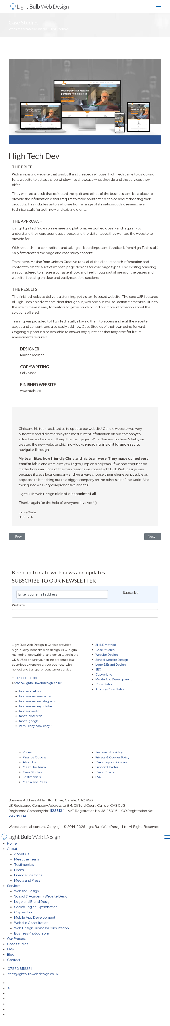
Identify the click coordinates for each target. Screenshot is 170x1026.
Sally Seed (28, 373)
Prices (27, 752)
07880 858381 (26, 678)
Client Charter (105, 772)
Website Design (106, 655)
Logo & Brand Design (110, 665)
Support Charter (106, 767)
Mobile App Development (113, 679)
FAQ (98, 777)
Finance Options (34, 757)
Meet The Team (34, 767)
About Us (29, 762)
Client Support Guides (111, 762)
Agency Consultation (110, 689)
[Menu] (158, 6)
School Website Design (111, 660)
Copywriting (103, 674)
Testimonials (32, 777)
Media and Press (35, 782)
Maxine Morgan (32, 355)
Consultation (104, 684)
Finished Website (38, 384)
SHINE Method (105, 645)
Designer (29, 348)
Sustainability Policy (109, 752)
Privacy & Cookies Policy (112, 757)
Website (18, 605)
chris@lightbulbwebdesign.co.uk (38, 683)
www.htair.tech (31, 390)
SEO (98, 669)
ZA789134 (18, 816)
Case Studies (104, 650)
